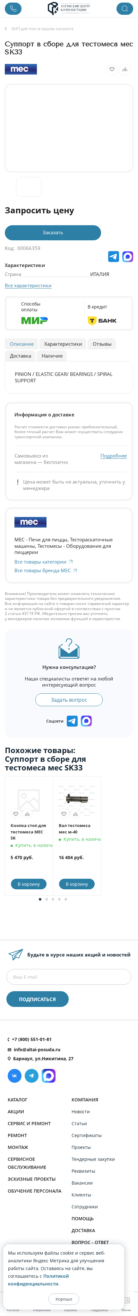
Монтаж (18, 1147)
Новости (81, 1111)
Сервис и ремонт (29, 1123)
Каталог (18, 1100)
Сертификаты (87, 1135)
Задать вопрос (69, 699)
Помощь (83, 1218)
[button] (40, 899)
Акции (16, 1111)
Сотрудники (85, 1207)
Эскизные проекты (32, 1179)
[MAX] (127, 256)
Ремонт (17, 1135)
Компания (85, 1100)
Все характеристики (28, 285)
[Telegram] (32, 1076)
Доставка (83, 1230)
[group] (69, 128)
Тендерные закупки (93, 1159)
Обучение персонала (34, 1191)
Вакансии (82, 1183)
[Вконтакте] (15, 1076)
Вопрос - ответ (90, 1242)
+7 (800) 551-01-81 (32, 1039)
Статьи (79, 1123)
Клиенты (81, 1195)
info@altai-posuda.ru (37, 1049)
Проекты (81, 1147)
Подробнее (113, 456)
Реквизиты (83, 1171)
